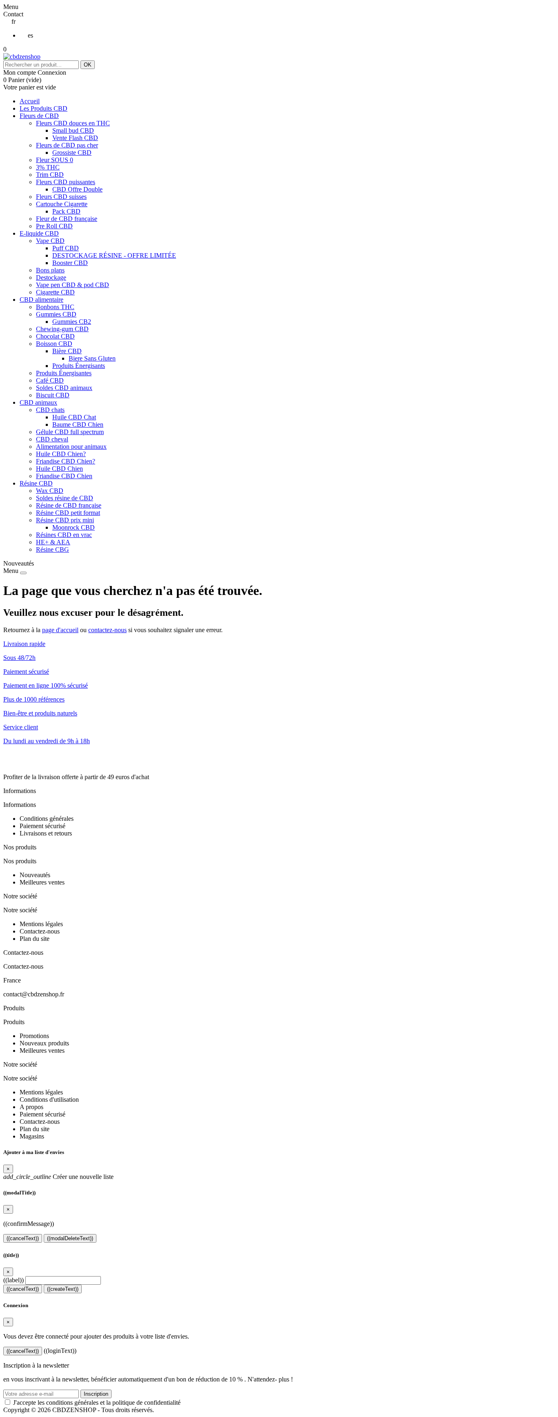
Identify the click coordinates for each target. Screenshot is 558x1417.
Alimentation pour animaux (71, 446)
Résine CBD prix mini (65, 520)
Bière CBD (67, 351)
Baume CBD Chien (77, 424)
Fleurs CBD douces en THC (73, 123)
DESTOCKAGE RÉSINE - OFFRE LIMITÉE (114, 255)
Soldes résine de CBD (64, 498)
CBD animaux (38, 402)
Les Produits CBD (43, 108)
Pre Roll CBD (54, 226)
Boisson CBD (54, 343)
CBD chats (50, 409)
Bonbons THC (55, 306)
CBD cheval (52, 439)
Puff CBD (65, 248)
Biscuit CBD (52, 395)
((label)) (13, 1280)
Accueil (30, 101)
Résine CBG (52, 549)
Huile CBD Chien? (61, 453)
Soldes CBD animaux (64, 387)
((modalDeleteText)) (70, 1238)
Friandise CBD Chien (64, 475)
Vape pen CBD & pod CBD (72, 284)
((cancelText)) (23, 1238)
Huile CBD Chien (59, 468)
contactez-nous (107, 629)
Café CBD (50, 380)
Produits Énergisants (78, 365)
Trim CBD (50, 174)
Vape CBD (50, 240)
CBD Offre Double (77, 189)
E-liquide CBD (39, 233)
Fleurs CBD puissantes (65, 181)
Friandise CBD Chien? (65, 461)
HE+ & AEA (53, 542)
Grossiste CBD (72, 152)
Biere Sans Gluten (92, 358)
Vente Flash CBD (75, 137)
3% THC (48, 167)
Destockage (51, 277)
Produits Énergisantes (64, 373)
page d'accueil (60, 629)
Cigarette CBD (55, 292)
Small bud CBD (73, 130)
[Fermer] (23, 573)
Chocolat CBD (55, 336)
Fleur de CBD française (66, 218)
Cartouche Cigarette (61, 204)
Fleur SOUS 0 (54, 159)
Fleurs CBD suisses (61, 196)
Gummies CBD (56, 314)
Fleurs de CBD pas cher (67, 145)
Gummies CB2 (71, 321)
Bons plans (50, 270)
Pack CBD (66, 211)
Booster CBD (70, 262)
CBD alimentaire (41, 299)
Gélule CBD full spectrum (70, 431)
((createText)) (62, 1289)
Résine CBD (36, 483)
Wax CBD (49, 490)
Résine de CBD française (68, 505)
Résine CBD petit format (68, 512)
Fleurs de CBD (39, 115)
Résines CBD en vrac (64, 534)
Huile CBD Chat (74, 417)
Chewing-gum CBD (62, 328)
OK (88, 65)
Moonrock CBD (73, 527)
